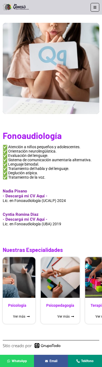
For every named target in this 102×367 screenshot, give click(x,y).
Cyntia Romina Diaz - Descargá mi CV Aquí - (25, 217)
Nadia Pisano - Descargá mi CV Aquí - (25, 193)
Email (53, 361)
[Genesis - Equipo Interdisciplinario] (16, 7)
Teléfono (87, 361)
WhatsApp (19, 361)
